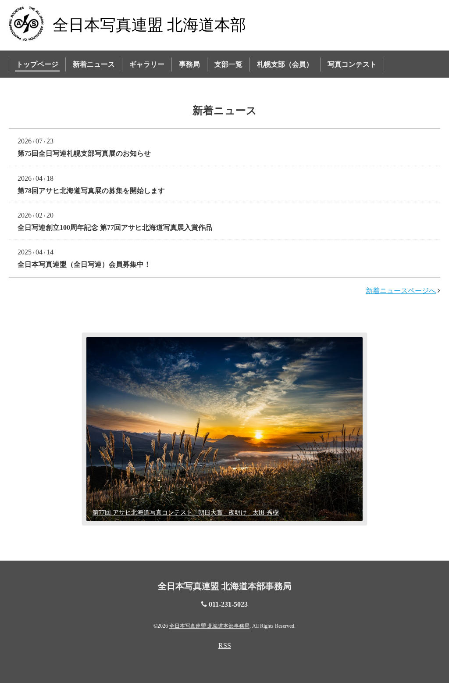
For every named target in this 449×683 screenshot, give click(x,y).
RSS (224, 645)
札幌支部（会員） (285, 64)
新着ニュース (94, 64)
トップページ (37, 64)
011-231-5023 (228, 604)
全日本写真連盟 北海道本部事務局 (225, 586)
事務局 (189, 64)
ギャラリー (146, 64)
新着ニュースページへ (401, 290)
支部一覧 (228, 64)
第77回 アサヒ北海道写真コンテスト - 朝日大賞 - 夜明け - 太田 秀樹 (186, 512)
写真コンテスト (352, 64)
